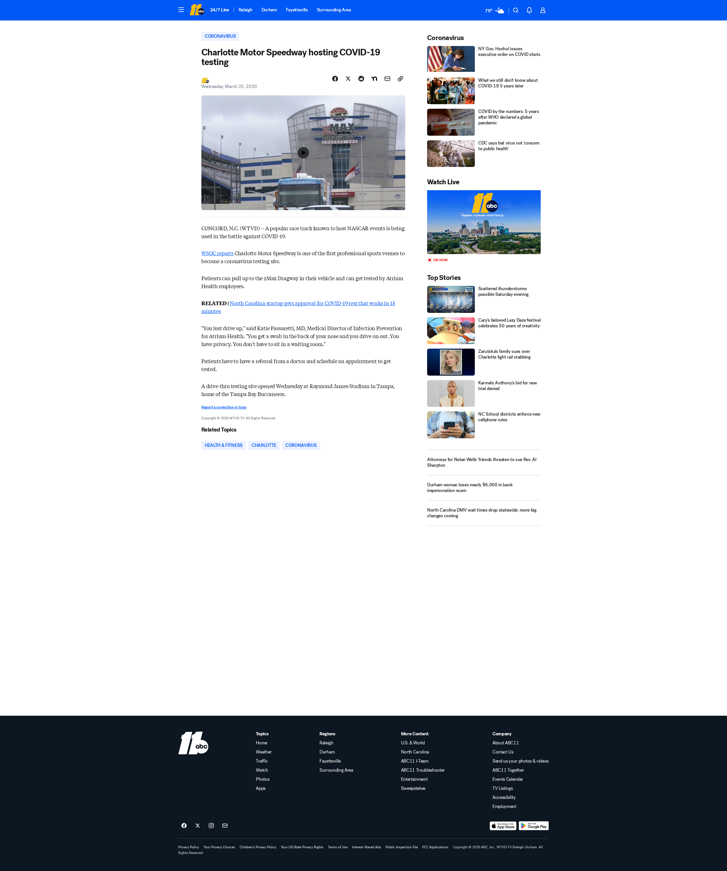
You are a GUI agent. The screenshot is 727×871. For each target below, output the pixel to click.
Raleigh (245, 10)
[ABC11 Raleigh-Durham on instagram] (211, 826)
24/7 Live (219, 10)
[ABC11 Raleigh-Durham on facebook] (184, 826)
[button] (181, 9)
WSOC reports (217, 253)
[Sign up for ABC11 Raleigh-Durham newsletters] (225, 826)
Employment (504, 806)
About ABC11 (505, 743)
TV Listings (502, 788)
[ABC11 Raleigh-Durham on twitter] (197, 826)
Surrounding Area (334, 10)
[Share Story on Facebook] (335, 78)
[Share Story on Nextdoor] (374, 78)
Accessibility (504, 797)
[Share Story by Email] (387, 78)
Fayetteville (297, 10)
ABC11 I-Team (415, 761)
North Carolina (415, 752)
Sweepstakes (413, 788)
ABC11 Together (508, 770)
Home (261, 743)
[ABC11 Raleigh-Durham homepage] (196, 10)
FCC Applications (435, 847)
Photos (262, 779)
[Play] (484, 222)
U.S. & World (413, 743)
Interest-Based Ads (366, 847)
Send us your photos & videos (520, 761)
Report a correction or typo (223, 407)
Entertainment (414, 779)
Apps (261, 788)
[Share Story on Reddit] (361, 78)
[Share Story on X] (348, 78)
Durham (269, 10)
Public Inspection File (402, 847)
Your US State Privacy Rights (302, 847)
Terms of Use (338, 847)
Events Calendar (507, 779)
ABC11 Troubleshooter (423, 770)
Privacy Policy (188, 847)
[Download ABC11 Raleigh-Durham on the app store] (503, 825)
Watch (262, 770)
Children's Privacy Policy (258, 847)
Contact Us (502, 752)
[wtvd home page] (193, 743)
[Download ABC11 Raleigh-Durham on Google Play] (534, 825)
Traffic (262, 761)
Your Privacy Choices (219, 847)
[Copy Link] (400, 78)
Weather (264, 752)
